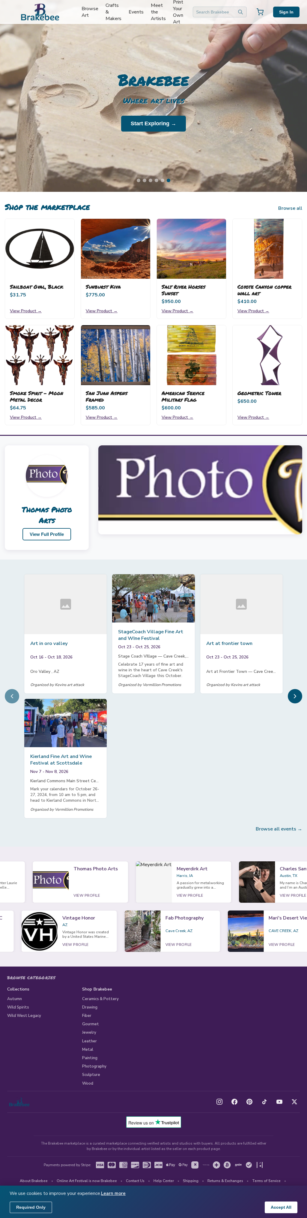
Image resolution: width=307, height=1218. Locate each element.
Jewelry (89, 1032)
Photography (94, 1066)
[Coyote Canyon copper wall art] (267, 249)
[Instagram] (219, 1101)
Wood (87, 1083)
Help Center (164, 1180)
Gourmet (90, 1024)
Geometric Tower (259, 393)
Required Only (31, 1207)
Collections (18, 989)
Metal (87, 1049)
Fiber (86, 1015)
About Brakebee (34, 1180)
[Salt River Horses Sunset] (191, 249)
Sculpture (91, 1074)
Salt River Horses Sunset (183, 290)
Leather (89, 1041)
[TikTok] (264, 1101)
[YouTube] (279, 1101)
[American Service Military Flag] (191, 355)
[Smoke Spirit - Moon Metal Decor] (39, 355)
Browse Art (90, 12)
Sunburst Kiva (103, 286)
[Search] (240, 12)
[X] (294, 1101)
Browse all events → (279, 829)
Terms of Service (266, 1180)
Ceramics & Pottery (100, 999)
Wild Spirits (18, 1007)
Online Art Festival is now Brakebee (87, 1180)
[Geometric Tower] (267, 355)
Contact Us (135, 1180)
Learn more (113, 1193)
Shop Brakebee (97, 989)
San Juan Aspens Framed (106, 396)
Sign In (286, 12)
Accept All (281, 1207)
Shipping (190, 1180)
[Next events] (295, 696)
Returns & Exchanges (225, 1180)
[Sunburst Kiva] (115, 249)
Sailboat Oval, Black (36, 286)
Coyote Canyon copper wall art (264, 290)
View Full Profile (47, 534)
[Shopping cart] (260, 12)
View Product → (26, 311)
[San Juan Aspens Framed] (115, 355)
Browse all (290, 208)
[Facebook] (234, 1101)
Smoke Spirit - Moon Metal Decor (36, 396)
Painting (89, 1058)
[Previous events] (12, 696)
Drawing (89, 1007)
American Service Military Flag (183, 396)
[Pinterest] (249, 1101)
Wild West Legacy (24, 1015)
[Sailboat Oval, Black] (39, 249)
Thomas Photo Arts (47, 514)
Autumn (14, 999)
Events (136, 12)
